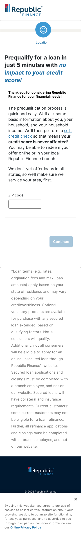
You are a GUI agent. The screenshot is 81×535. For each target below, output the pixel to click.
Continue (61, 241)
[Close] (76, 499)
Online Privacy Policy (25, 527)
